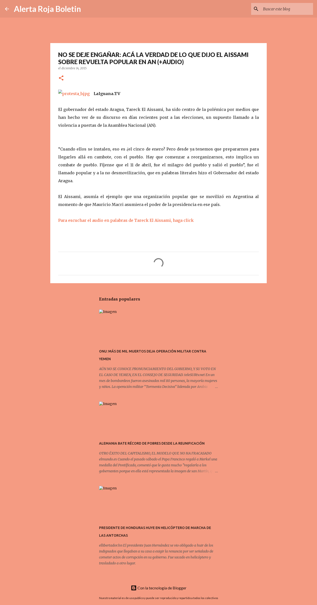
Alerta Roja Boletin (47, 9)
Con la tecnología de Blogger (161, 587)
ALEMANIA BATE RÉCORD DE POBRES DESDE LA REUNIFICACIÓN (152, 443)
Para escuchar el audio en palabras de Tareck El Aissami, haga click (126, 220)
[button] (61, 78)
